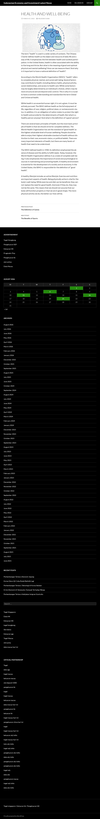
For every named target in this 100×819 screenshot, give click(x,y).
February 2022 (9, 526)
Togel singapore (9, 806)
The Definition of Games (30, 208)
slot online (8, 262)
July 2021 (7, 556)
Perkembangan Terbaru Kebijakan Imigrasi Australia (23, 594)
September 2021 (10, 548)
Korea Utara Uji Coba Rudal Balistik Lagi (19, 581)
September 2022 (10, 495)
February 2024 (9, 421)
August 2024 (8, 395)
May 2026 (7, 338)
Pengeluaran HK (33, 806)
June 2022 (7, 508)
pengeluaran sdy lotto (12, 761)
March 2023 (8, 469)
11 (24, 295)
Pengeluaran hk (9, 258)
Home (69, 3)
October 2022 (9, 491)
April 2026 (8, 342)
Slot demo (7, 630)
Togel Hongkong (10, 240)
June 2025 (7, 381)
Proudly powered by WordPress (14, 816)
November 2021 (10, 539)
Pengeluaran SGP (10, 244)
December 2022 (10, 482)
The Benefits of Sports (29, 217)
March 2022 (8, 521)
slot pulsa (7, 643)
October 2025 (9, 364)
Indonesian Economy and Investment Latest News (28, 3)
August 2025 (8, 373)
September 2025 (10, 368)
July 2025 (7, 377)
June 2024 (7, 403)
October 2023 (9, 438)
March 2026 (8, 346)
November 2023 (10, 434)
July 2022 (7, 504)
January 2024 (9, 425)
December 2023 (10, 430)
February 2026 (9, 351)
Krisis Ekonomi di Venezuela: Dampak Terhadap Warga (24, 590)
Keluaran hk (79, 3)
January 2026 (9, 355)
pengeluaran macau (11, 779)
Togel (6, 665)
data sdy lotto (9, 788)
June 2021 (7, 561)
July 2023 (7, 451)
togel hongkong (9, 625)
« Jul (6, 309)
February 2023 (9, 473)
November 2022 (10, 486)
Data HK (7, 616)
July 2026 (7, 329)
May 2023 (7, 460)
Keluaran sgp (9, 634)
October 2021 (9, 543)
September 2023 (10, 443)
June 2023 (7, 456)
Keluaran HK (9, 249)
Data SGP (90, 3)
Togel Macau (8, 638)
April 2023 (8, 465)
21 (63, 299)
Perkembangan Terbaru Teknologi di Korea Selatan (23, 585)
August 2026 (8, 325)
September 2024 (10, 390)
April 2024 (8, 412)
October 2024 (9, 386)
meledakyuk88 (44, 18)
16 (90, 295)
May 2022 (7, 513)
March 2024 (8, 416)
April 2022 (8, 517)
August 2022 (8, 500)
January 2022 (9, 530)
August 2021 (8, 552)
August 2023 (8, 447)
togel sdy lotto (9, 783)
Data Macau (8, 266)
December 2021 (10, 535)
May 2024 (7, 408)
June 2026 (7, 333)
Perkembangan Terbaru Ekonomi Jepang (19, 577)
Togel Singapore (10, 612)
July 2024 (7, 399)
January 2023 (9, 478)
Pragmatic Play (9, 253)
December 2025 (10, 360)
